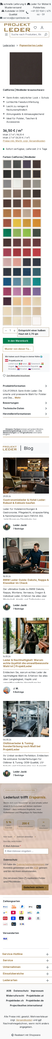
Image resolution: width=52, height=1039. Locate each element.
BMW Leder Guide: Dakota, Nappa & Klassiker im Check (26, 581)
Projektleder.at (35, 995)
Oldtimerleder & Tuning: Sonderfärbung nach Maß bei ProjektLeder (21, 746)
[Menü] (6, 34)
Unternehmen (12, 966)
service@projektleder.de (16, 17)
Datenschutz (21, 990)
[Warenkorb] (47, 26)
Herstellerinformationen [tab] (17, 413)
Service (8, 960)
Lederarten (10, 980)
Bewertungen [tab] (11, 402)
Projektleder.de (35, 1000)
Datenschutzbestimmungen (31, 864)
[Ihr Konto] (42, 27)
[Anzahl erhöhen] (15, 330)
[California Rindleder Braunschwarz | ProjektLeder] (26, 68)
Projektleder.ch (15, 1000)
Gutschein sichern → (35, 887)
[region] (26, 68)
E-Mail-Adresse (12, 846)
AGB (36, 868)
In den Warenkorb (18, 340)
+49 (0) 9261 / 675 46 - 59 (41, 13)
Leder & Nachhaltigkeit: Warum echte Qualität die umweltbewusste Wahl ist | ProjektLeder (25, 663)
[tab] (25, 391)
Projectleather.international (26, 1005)
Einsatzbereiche (13, 973)
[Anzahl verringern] (6, 330)
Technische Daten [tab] (13, 408)
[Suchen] (45, 34)
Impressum (37, 990)
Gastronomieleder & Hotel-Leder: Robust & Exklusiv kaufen (24, 501)
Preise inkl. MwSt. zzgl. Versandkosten (24, 140)
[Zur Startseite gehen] (13, 27)
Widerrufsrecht (15, 995)
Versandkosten (24, 1020)
